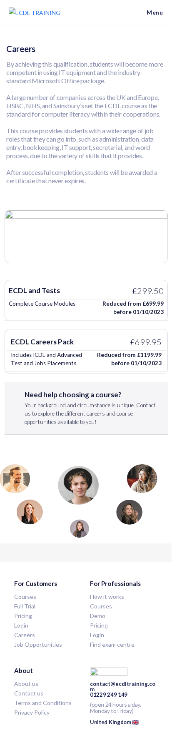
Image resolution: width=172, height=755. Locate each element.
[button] (86, 299)
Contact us (28, 693)
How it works (107, 596)
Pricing (99, 625)
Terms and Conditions (43, 702)
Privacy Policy (32, 712)
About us (26, 683)
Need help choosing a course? (90, 407)
